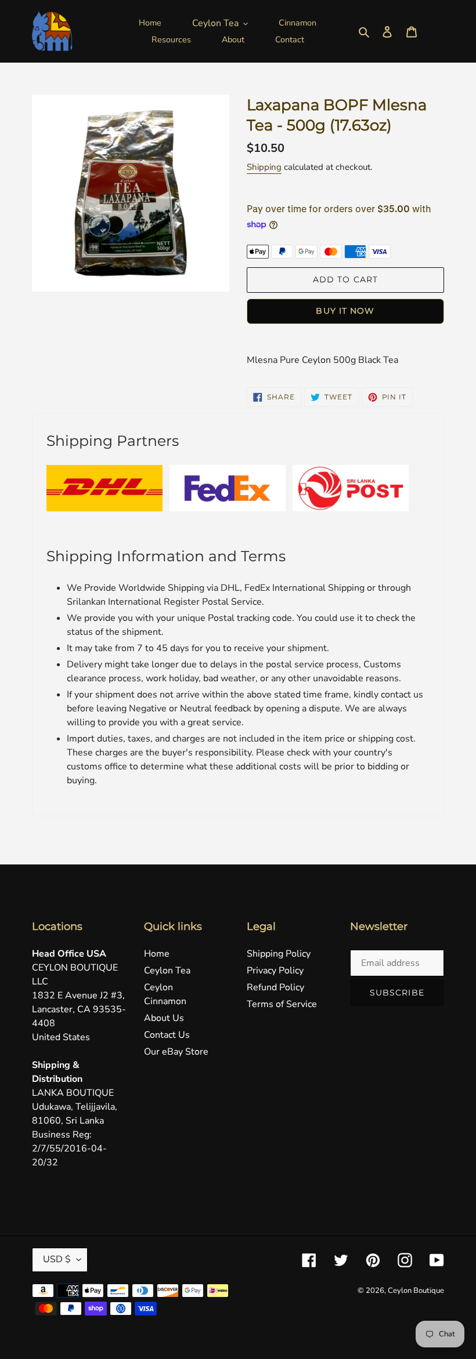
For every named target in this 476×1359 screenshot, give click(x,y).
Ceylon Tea (167, 970)
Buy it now (345, 311)
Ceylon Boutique (416, 1290)
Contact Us (167, 1035)
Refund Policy (275, 987)
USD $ (57, 1259)
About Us (164, 1018)
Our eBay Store (176, 1051)
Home (157, 953)
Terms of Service (282, 1004)
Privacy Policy (275, 970)
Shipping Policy (279, 953)
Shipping (264, 167)
